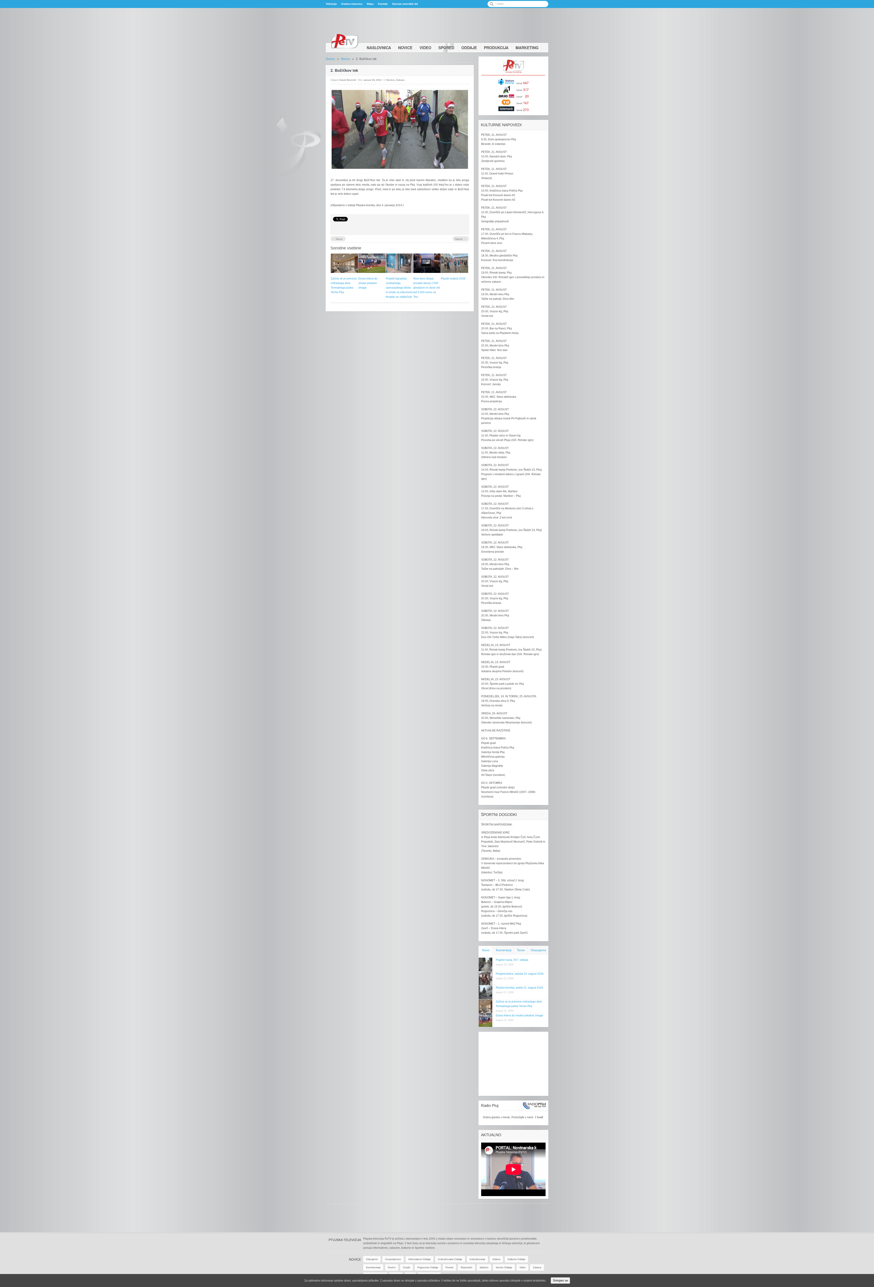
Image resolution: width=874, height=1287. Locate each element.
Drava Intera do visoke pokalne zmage (367, 283)
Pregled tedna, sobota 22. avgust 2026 (520, 973)
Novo (486, 950)
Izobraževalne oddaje (450, 1259)
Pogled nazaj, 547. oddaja (512, 959)
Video (425, 47)
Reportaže (466, 1267)
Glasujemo (538, 950)
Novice (405, 47)
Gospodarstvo (393, 1259)
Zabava (400, 80)
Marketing (527, 47)
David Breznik (347, 80)
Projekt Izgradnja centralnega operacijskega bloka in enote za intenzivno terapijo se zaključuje (399, 287)
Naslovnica (379, 47)
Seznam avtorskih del (405, 4)
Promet (449, 1267)
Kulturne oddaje (516, 1259)
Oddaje (469, 47)
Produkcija (496, 47)
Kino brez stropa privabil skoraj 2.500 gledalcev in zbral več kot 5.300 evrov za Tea (426, 287)
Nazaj (337, 238)
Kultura (496, 1259)
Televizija (331, 4)
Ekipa (370, 4)
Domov (330, 59)
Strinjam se (560, 1280)
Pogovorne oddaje (427, 1267)
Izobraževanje (477, 1259)
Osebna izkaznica (351, 4)
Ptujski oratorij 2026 (453, 278)
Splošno (484, 1267)
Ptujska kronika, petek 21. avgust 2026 (519, 987)
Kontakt (383, 4)
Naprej (460, 238)
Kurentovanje (373, 1267)
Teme (521, 950)
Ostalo (406, 1267)
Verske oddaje (504, 1267)
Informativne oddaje (419, 1259)
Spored (446, 47)
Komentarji (503, 950)
